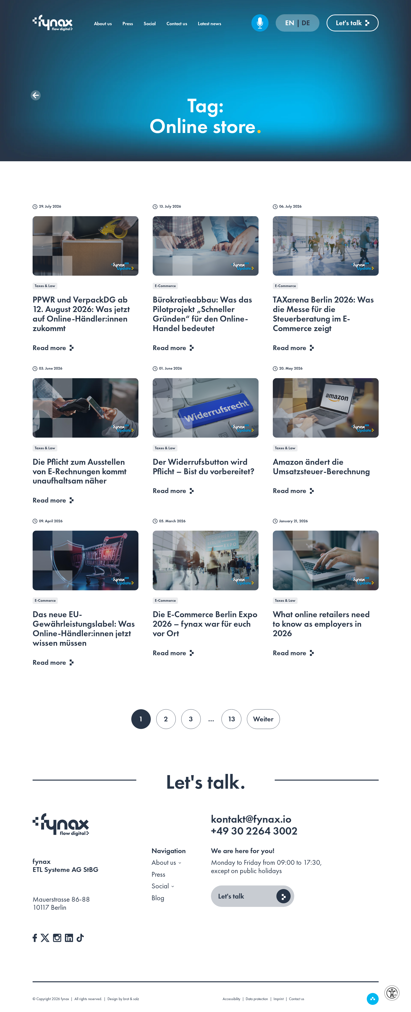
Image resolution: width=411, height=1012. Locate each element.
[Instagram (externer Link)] (57, 937)
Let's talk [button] (231, 896)
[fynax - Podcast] (260, 23)
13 (231, 719)
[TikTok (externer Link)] (80, 937)
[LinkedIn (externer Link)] (69, 937)
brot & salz (131, 998)
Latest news (209, 23)
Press (127, 23)
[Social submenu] (173, 886)
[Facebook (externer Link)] (35, 937)
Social (150, 23)
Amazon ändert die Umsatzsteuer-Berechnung (321, 466)
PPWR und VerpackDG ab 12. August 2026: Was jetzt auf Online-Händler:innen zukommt (81, 314)
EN (290, 23)
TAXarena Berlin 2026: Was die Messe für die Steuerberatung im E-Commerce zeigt (323, 314)
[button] (36, 95)
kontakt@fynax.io (251, 819)
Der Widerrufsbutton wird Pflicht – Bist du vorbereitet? (203, 466)
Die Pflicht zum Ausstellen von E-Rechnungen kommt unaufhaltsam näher (80, 471)
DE (306, 23)
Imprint (279, 999)
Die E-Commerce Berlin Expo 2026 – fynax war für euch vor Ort (205, 624)
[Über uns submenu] (180, 862)
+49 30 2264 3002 (254, 831)
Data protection (257, 999)
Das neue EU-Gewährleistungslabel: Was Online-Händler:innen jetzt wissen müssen (84, 628)
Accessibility (231, 999)
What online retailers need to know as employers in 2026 (321, 624)
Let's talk (349, 22)
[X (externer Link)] (44, 937)
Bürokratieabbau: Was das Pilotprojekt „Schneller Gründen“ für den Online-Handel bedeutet (202, 314)
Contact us (176, 23)
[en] (53, 23)
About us (103, 23)
